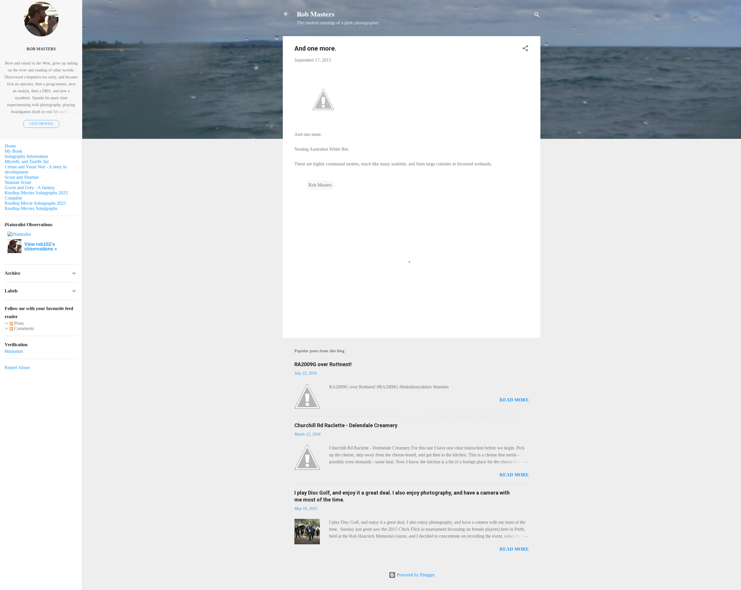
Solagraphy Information (26, 156)
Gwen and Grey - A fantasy (30, 187)
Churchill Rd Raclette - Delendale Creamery (345, 425)
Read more (514, 399)
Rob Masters (315, 14)
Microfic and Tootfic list (27, 161)
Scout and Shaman (22, 177)
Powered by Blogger (415, 574)
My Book (13, 151)
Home (10, 145)
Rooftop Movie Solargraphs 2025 (35, 203)
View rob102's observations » (40, 246)
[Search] (536, 16)
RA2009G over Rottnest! (323, 364)
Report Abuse (17, 367)
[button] (525, 49)
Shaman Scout (18, 182)
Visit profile (41, 124)
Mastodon (14, 351)
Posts (18, 323)
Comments (23, 328)
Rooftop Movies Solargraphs (31, 208)
